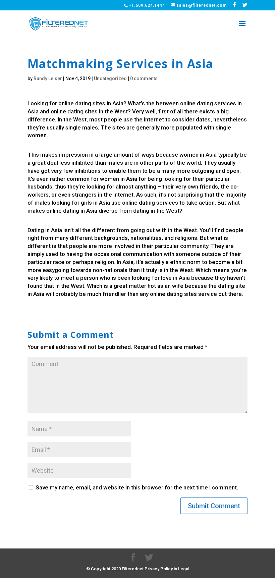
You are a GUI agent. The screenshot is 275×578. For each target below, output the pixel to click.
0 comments (144, 78)
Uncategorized (110, 78)
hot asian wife (165, 285)
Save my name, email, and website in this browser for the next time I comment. (137, 487)
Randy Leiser (48, 78)
